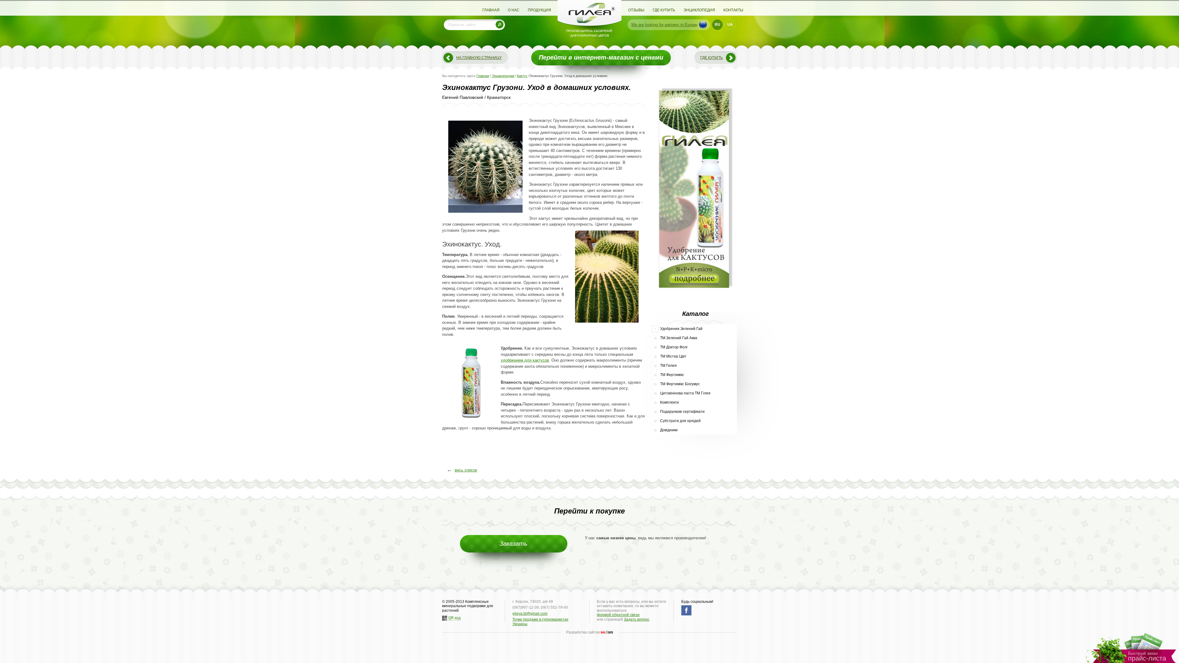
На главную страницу (479, 58)
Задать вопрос (636, 619)
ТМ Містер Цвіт (673, 356)
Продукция (539, 10)
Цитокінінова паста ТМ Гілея (685, 393)
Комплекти (669, 402)
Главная (491, 10)
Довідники (669, 430)
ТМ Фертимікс (672, 375)
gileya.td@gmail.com (529, 613)
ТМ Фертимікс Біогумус (680, 384)
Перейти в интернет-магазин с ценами (601, 57)
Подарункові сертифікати (682, 411)
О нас (513, 10)
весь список (466, 470)
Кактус (522, 76)
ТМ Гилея (668, 365)
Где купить (664, 10)
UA (730, 24)
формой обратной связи (618, 615)
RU (717, 24)
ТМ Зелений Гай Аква (678, 338)
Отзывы (636, 10)
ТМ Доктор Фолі (673, 347)
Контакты (733, 10)
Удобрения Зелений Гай (681, 329)
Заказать (513, 543)
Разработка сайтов (589, 632)
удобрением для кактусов (525, 360)
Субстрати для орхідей (680, 421)
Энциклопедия (699, 10)
